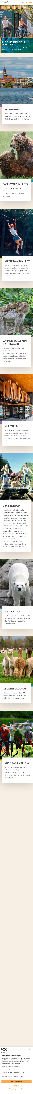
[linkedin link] (24, 8)
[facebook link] (14, 8)
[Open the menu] (30, 2)
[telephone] (3, 8)
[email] (8, 8)
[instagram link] (19, 8)
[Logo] (5, 2)
